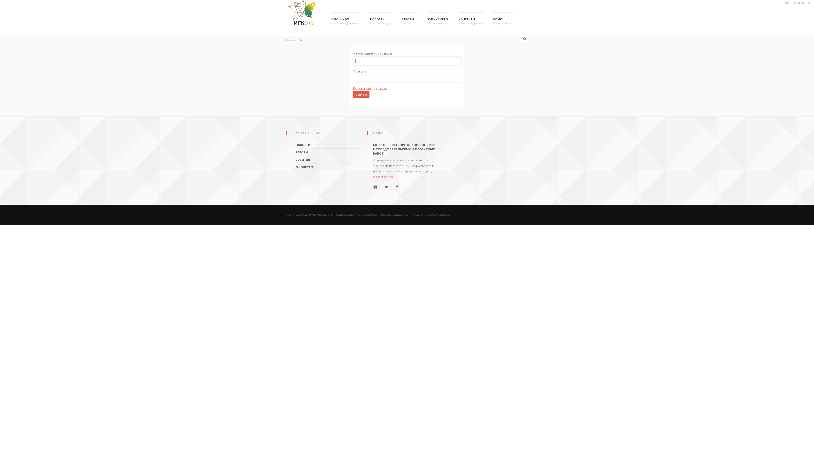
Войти (361, 95)
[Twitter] (387, 187)
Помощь (503, 21)
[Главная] (303, 12)
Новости (380, 21)
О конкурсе (345, 21)
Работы (409, 21)
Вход (786, 2)
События (303, 160)
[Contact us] (377, 187)
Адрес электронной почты (374, 54)
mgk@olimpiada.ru (384, 177)
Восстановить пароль (370, 88)
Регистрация (802, 2)
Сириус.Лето (438, 21)
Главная (290, 40)
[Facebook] (397, 187)
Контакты (471, 21)
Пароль (361, 71)
